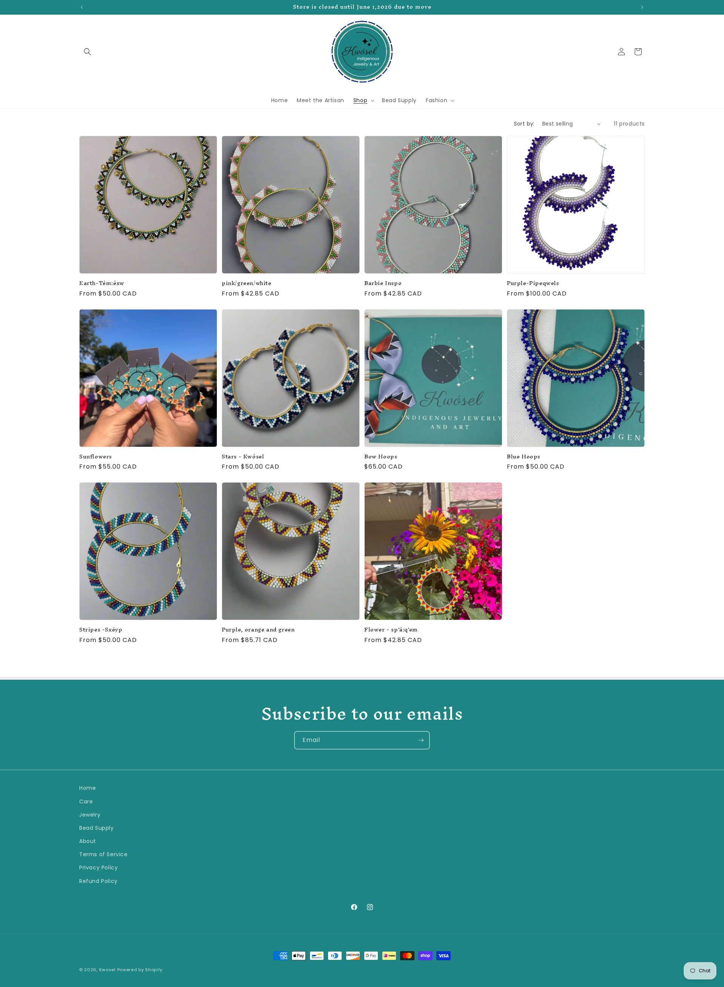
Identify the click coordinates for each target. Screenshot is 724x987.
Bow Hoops (380, 457)
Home (87, 788)
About (87, 841)
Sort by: (524, 123)
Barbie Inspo (383, 283)
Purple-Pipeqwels (533, 283)
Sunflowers (95, 457)
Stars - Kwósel (243, 457)
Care (86, 801)
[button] (87, 51)
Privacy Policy (98, 867)
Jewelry (89, 814)
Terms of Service (103, 854)
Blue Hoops (523, 457)
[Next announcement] (642, 7)
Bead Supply (96, 828)
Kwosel (107, 970)
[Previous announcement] (82, 7)
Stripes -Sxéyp (100, 630)
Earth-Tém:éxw (101, 283)
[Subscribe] (421, 740)
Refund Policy (98, 881)
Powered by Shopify (140, 970)
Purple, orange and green (258, 630)
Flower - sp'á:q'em (391, 630)
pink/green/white (247, 283)
